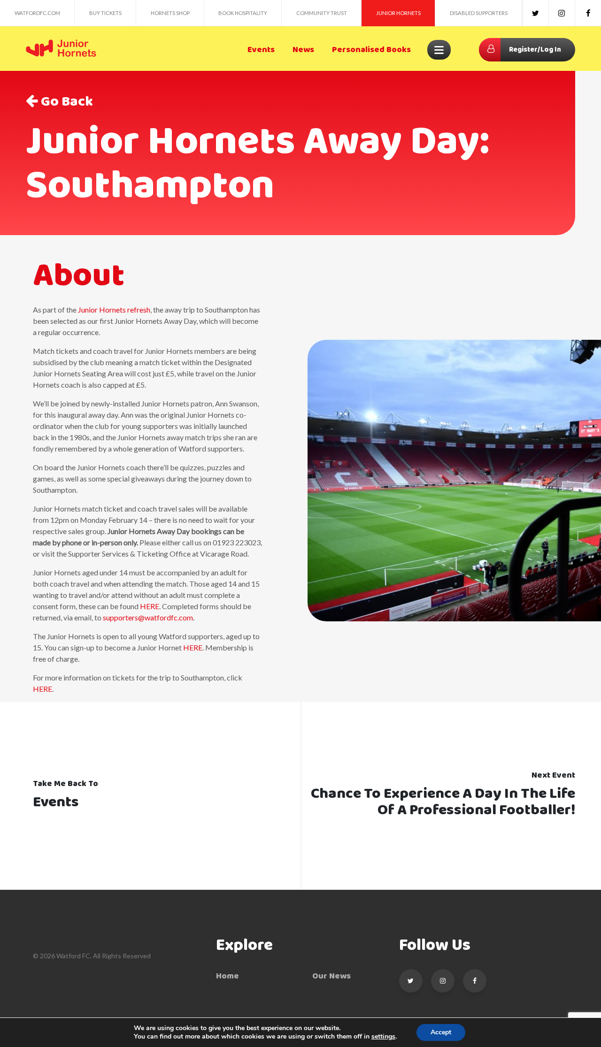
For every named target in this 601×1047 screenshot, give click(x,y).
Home (227, 976)
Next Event (553, 775)
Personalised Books (371, 50)
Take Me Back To (65, 784)
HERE (149, 606)
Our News (331, 976)
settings (383, 1036)
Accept (441, 1032)
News (303, 50)
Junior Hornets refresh (114, 309)
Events (261, 50)
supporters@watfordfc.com (148, 617)
